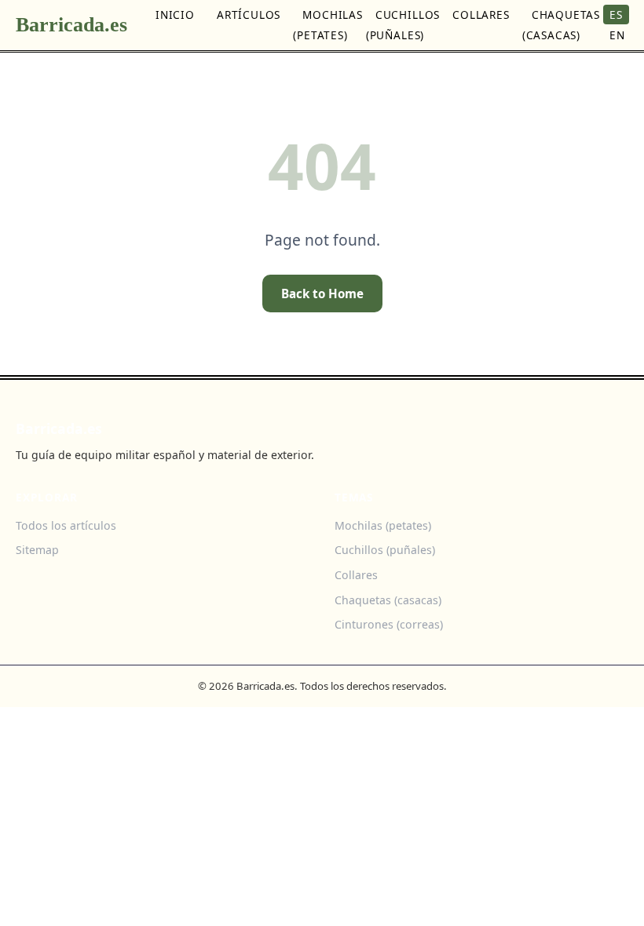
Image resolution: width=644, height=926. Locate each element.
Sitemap (37, 549)
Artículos (248, 14)
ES (616, 14)
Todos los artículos (66, 525)
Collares (481, 14)
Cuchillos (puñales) (403, 24)
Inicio (175, 14)
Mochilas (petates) (328, 24)
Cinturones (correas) (389, 624)
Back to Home (322, 293)
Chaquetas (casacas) (561, 24)
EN (617, 34)
